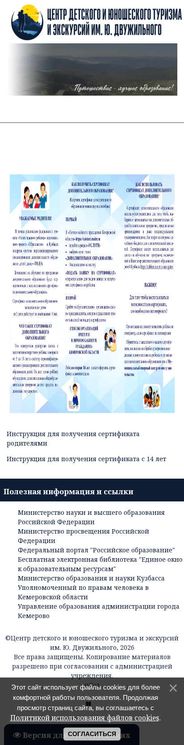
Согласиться (92, 733)
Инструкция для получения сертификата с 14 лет (86, 459)
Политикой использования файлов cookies (84, 718)
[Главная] (92, 23)
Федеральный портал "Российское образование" (96, 550)
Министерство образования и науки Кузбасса (91, 578)
